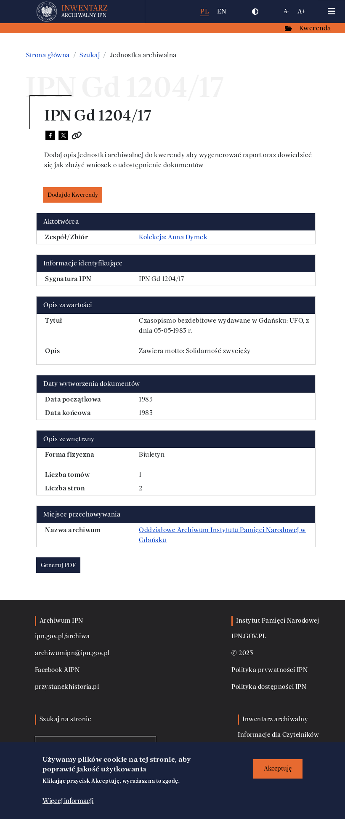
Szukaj (90, 55)
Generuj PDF (58, 565)
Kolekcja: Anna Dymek (173, 237)
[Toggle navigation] (331, 11)
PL (204, 11)
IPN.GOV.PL (248, 636)
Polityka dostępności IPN (268, 686)
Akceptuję (278, 768)
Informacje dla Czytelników (278, 735)
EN (222, 11)
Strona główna (48, 55)
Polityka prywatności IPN (269, 670)
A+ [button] (301, 11)
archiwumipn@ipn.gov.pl (72, 653)
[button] (255, 11)
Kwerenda (316, 28)
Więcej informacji (67, 801)
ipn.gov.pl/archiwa (62, 636)
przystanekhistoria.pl (67, 686)
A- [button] (286, 11)
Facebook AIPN (57, 670)
